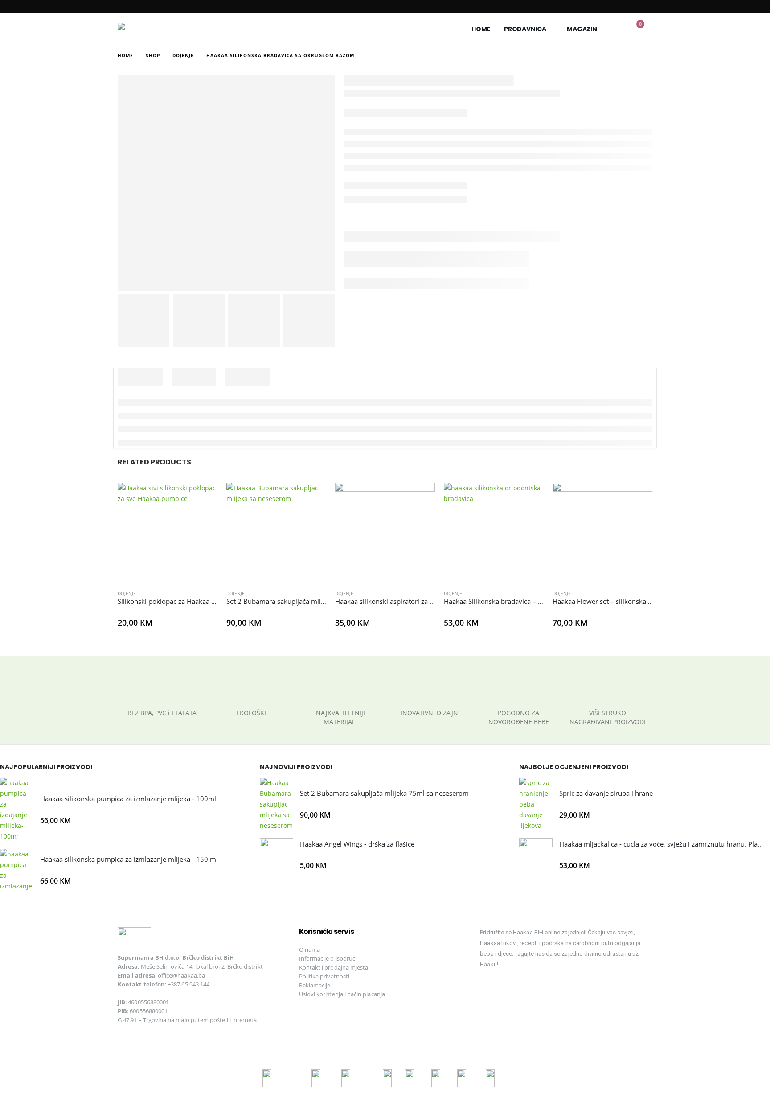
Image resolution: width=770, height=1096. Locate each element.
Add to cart (203, 497)
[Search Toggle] (617, 29)
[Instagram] (522, 990)
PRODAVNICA (525, 28)
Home (480, 28)
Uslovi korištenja (321, 994)
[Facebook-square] (491, 990)
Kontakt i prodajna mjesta (334, 967)
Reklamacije (315, 985)
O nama (309, 949)
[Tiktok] (552, 990)
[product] (167, 533)
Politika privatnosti (324, 976)
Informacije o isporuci (327, 958)
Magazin (582, 28)
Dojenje (127, 593)
